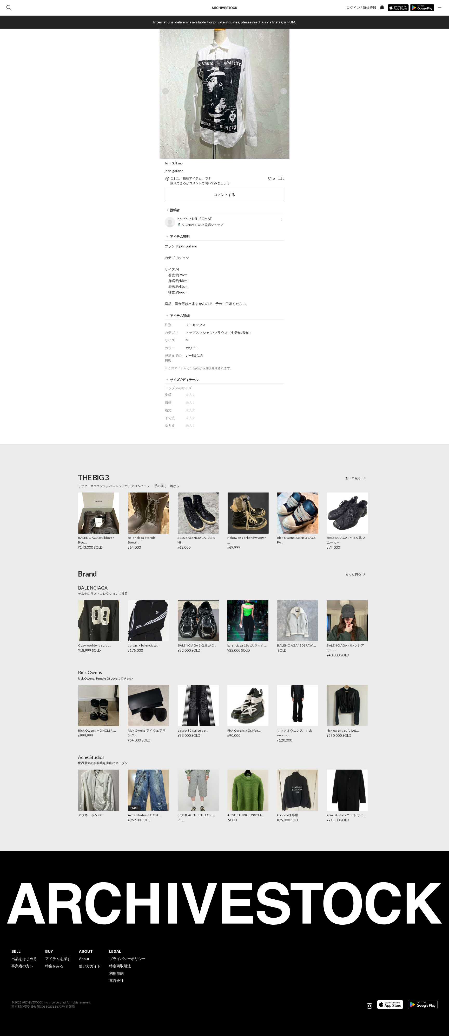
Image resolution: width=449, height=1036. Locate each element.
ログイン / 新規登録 (361, 7)
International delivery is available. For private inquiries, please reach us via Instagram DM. (224, 22)
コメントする (224, 194)
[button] (220, 155)
